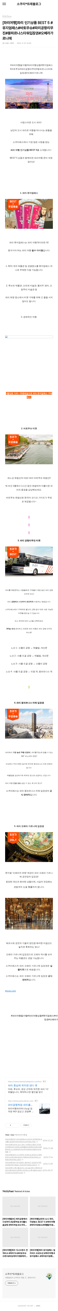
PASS (7, 1135)
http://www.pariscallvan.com (20, 1101)
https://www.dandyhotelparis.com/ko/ (24, 1081)
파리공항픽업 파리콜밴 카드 (20, 1104)
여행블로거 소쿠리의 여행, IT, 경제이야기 (20, 1278)
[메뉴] (4, 4)
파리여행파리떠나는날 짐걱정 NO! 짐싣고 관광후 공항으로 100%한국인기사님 (21, 1110)
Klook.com (10, 991)
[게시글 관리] (16, 1125)
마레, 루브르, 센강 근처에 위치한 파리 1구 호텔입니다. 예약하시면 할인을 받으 (28, 1090)
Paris (12, 1135)
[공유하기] (13, 1125)
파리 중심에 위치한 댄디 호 (22, 1085)
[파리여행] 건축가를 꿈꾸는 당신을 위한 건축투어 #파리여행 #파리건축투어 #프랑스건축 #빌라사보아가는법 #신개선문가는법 (23, 1170)
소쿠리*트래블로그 (29, 4)
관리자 (38, 1306)
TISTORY (30, 1306)
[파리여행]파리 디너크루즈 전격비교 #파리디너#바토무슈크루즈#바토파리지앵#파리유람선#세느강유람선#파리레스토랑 (23, 1157)
